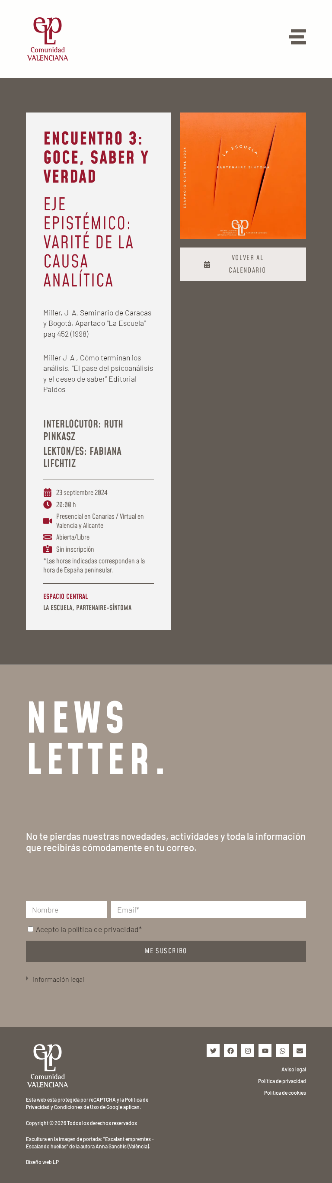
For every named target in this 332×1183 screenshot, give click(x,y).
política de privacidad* (105, 929)
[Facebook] (230, 1050)
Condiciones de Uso (76, 1107)
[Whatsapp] (282, 1050)
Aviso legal (293, 1069)
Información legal (58, 979)
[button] (166, 979)
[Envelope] (299, 1050)
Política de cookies (285, 1093)
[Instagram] (247, 1050)
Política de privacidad (282, 1081)
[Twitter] (213, 1050)
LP (56, 1162)
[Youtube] (265, 1050)
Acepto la (89, 929)
